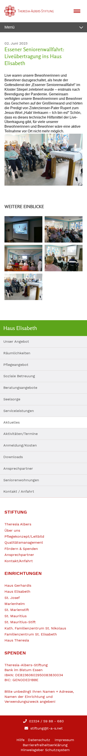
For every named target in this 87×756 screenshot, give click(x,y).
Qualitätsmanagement (23, 542)
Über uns (12, 530)
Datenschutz (39, 740)
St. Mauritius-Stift (20, 622)
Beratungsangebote (20, 387)
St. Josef (12, 598)
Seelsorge (11, 399)
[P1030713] (64, 258)
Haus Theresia (16, 640)
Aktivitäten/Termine (20, 434)
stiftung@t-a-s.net (46, 728)
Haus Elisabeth (17, 591)
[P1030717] (64, 229)
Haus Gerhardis (17, 585)
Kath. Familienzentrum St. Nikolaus (35, 628)
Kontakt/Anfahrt (18, 561)
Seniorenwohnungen (21, 480)
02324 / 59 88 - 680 (46, 721)
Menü (9, 27)
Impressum (64, 740)
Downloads (13, 457)
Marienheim (14, 604)
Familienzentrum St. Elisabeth (30, 634)
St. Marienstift (16, 610)
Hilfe (21, 740)
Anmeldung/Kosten (20, 445)
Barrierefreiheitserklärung (45, 745)
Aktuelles (11, 422)
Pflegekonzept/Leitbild (24, 536)
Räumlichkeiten (16, 353)
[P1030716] (23, 258)
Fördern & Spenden (21, 549)
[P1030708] (43, 160)
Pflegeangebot (15, 365)
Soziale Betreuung (19, 376)
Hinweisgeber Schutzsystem (45, 750)
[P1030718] (23, 229)
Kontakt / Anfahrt (18, 491)
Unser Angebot (16, 341)
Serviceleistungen (18, 411)
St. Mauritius (15, 616)
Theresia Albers (17, 524)
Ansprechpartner (18, 468)
